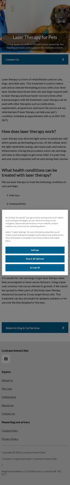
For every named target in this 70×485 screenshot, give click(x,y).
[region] (35, 242)
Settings (35, 250)
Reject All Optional (35, 259)
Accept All (35, 268)
